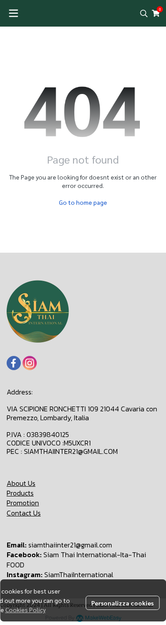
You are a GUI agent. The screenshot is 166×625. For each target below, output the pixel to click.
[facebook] (14, 363)
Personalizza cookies (122, 603)
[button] (144, 13)
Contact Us (24, 513)
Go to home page (83, 202)
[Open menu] (13, 13)
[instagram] (30, 363)
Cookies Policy (25, 609)
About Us (21, 483)
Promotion (23, 502)
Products (20, 493)
